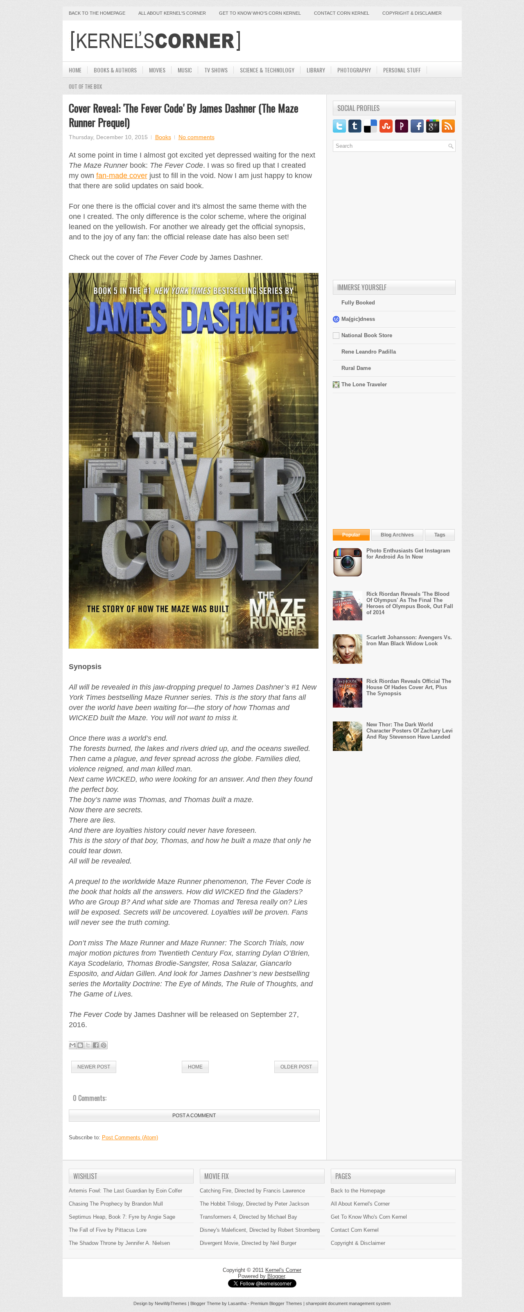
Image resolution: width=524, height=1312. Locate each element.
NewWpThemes (171, 1303)
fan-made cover (121, 175)
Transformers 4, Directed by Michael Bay (248, 1217)
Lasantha (237, 1303)
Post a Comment (194, 1115)
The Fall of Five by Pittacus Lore (108, 1230)
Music (185, 69)
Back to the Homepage (97, 13)
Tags (439, 535)
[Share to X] (88, 1045)
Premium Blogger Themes (276, 1303)
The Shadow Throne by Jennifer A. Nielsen (119, 1243)
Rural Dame (356, 368)
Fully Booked (358, 303)
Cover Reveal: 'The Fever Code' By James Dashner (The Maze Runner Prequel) (183, 115)
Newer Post (93, 1067)
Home (75, 69)
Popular (351, 535)
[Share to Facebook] (96, 1045)
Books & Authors (115, 69)
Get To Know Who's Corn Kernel (369, 1217)
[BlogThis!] (80, 1045)
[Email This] (72, 1045)
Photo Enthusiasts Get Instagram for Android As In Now (408, 554)
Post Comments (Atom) (130, 1137)
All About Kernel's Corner (172, 13)
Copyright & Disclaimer (412, 13)
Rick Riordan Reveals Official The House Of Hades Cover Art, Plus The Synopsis (408, 687)
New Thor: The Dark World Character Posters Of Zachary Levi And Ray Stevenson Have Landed (409, 730)
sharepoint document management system (348, 1303)
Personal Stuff (402, 69)
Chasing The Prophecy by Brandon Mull (116, 1204)
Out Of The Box (85, 86)
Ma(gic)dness (358, 319)
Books (163, 137)
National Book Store (366, 335)
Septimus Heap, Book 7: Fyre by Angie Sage (122, 1217)
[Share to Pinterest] (103, 1045)
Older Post (296, 1067)
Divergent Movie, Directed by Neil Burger (248, 1243)
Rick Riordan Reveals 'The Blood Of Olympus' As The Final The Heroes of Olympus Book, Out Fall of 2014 (409, 603)
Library (316, 69)
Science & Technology (267, 69)
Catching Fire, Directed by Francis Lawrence (252, 1191)
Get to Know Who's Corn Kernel (260, 13)
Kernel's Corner (283, 1270)
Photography (354, 69)
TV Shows (216, 69)
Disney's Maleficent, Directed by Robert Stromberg (260, 1230)
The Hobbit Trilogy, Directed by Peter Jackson (254, 1204)
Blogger (276, 1276)
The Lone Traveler (364, 384)
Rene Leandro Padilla (368, 352)
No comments (196, 137)
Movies (157, 69)
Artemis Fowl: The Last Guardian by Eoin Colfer (125, 1191)
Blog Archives (397, 535)
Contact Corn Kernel (341, 13)
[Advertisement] (360, 41)
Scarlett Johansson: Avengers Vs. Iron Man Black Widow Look (409, 640)
